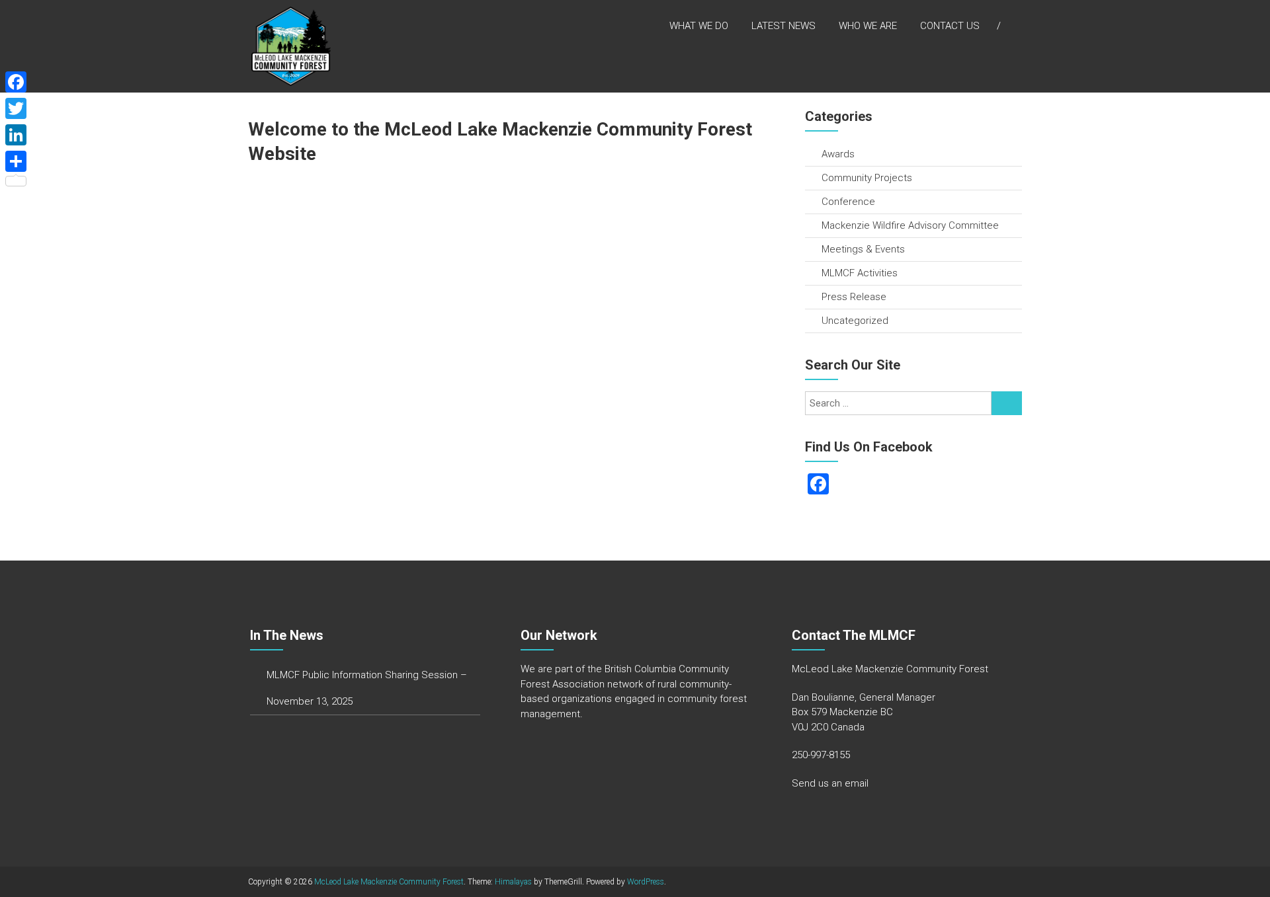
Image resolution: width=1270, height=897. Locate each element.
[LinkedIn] (16, 135)
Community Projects (867, 178)
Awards (838, 154)
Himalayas (513, 881)
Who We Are (868, 26)
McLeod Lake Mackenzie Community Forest (389, 881)
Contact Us (950, 26)
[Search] (1007, 403)
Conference (848, 202)
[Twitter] (16, 108)
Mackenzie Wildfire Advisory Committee (910, 225)
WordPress (645, 881)
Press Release (854, 297)
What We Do (698, 26)
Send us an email (830, 783)
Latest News (783, 26)
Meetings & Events (863, 249)
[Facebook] (16, 82)
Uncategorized (855, 321)
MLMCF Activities (860, 273)
